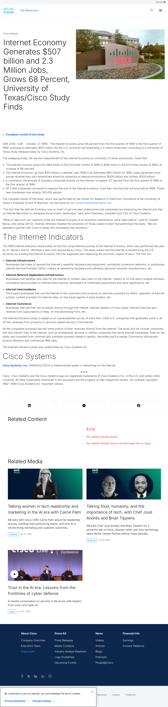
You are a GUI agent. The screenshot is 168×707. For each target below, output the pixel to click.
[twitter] (29, 676)
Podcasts (101, 657)
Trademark (130, 695)
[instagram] (50, 676)
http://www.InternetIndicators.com (91, 202)
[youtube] (42, 676)
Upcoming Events (65, 662)
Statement (102, 695)
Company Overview (33, 640)
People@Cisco (104, 662)
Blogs (98, 651)
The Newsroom (29, 10)
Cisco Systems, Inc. (15, 365)
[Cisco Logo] (8, 10)
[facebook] (22, 676)
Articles (100, 645)
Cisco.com (27, 651)
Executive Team (31, 645)
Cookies (116, 695)
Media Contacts (64, 645)
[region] (48, 697)
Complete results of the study (25, 134)
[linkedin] (35, 676)
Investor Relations (133, 645)
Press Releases (64, 640)
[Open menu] (160, 10)
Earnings (128, 640)
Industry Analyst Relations (70, 651)
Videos (99, 640)
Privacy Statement (15, 700)
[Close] (92, 691)
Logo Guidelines (64, 657)
